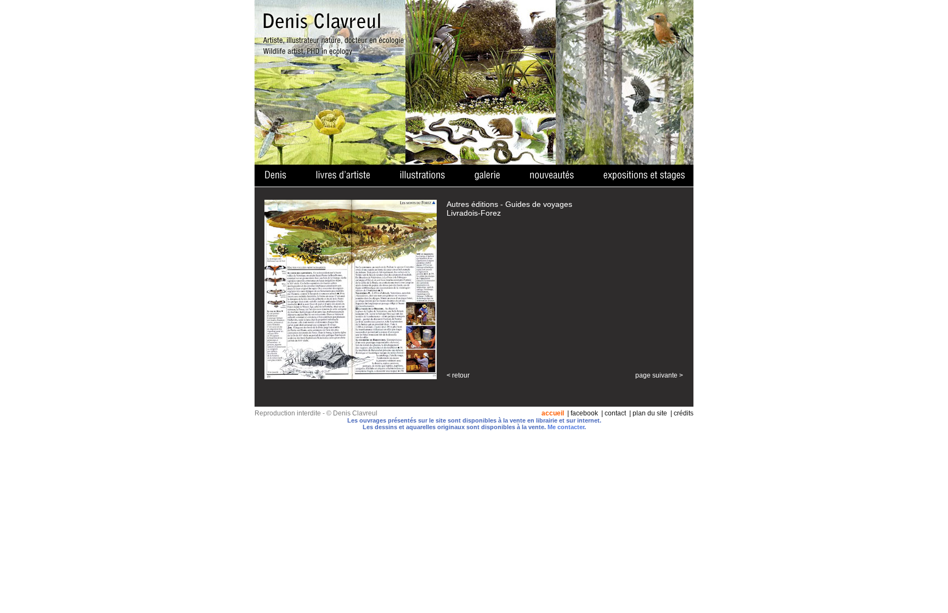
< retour (458, 375)
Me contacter (566, 427)
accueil (552, 413)
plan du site (650, 413)
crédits (683, 413)
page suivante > (659, 375)
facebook (584, 413)
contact (615, 413)
